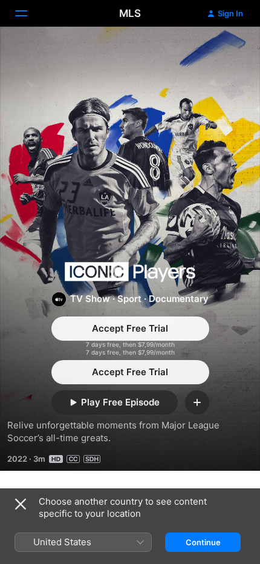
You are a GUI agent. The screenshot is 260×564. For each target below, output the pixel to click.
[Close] (20, 504)
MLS (130, 13)
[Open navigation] (28, 13)
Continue (203, 542)
